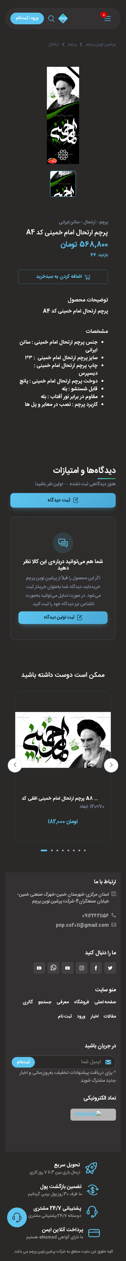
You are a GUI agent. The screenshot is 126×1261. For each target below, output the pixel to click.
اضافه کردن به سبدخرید (59, 277)
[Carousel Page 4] (63, 850)
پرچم (72, 44)
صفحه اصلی (105, 1002)
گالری (28, 1002)
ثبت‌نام (23, 1062)
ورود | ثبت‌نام (27, 18)
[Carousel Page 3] (57, 850)
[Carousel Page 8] (85, 850)
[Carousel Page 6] (74, 850)
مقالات (110, 1016)
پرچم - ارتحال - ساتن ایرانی (83, 222)
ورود (81, 1016)
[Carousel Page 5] (68, 850)
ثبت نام (65, 1016)
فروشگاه (81, 1002)
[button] (93, 1115)
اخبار (94, 1016)
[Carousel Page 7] (79, 850)
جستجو (44, 1002)
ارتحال (53, 44)
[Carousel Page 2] (52, 850)
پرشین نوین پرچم (101, 44)
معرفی (63, 1002)
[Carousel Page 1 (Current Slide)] (44, 850)
